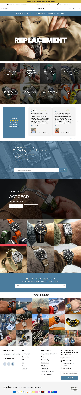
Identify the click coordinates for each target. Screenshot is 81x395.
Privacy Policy (28, 214)
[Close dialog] (69, 179)
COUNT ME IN (24, 208)
